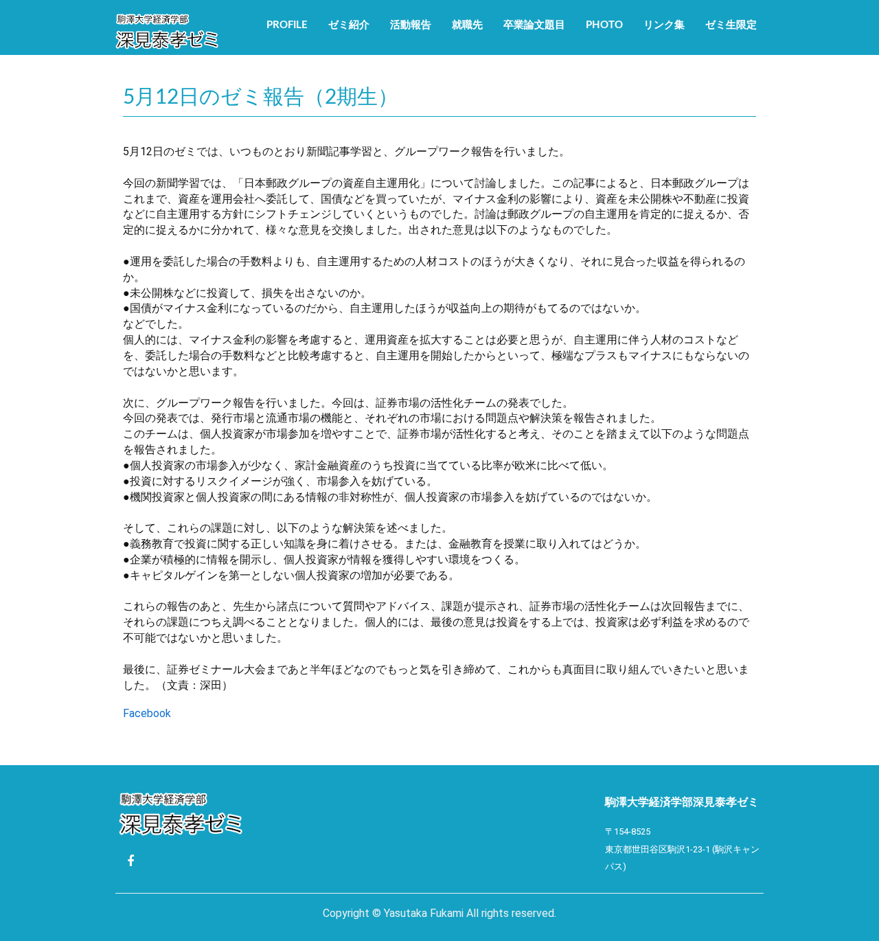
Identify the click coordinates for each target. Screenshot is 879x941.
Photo (604, 25)
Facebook (147, 713)
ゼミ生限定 (731, 25)
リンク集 (664, 25)
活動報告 (410, 25)
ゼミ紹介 (348, 25)
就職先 (467, 25)
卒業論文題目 (534, 25)
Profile (287, 25)
